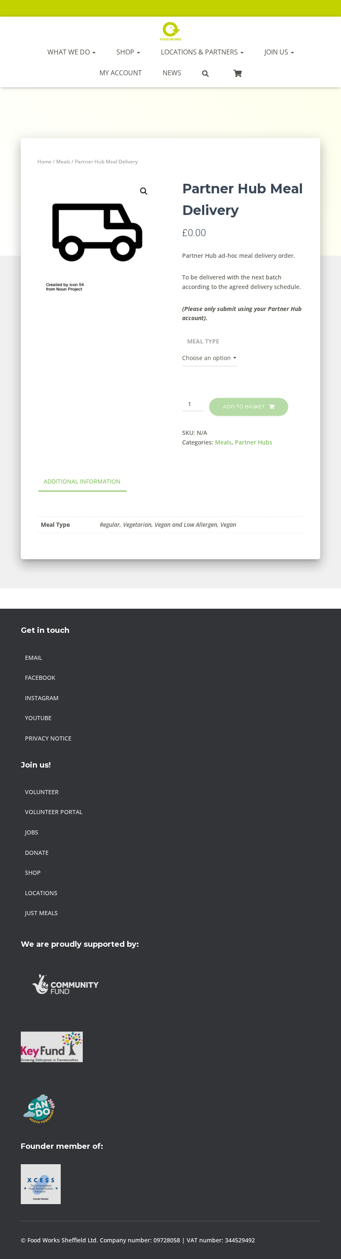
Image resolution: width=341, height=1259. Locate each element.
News (172, 72)
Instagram (42, 698)
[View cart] (237, 72)
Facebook (40, 677)
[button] (143, 191)
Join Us (277, 52)
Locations (41, 893)
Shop (126, 52)
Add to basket (244, 406)
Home (44, 161)
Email (33, 658)
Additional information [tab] (82, 481)
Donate (37, 853)
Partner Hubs (253, 442)
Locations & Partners (200, 52)
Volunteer (42, 792)
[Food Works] (170, 31)
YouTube (38, 718)
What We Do (69, 52)
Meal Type (203, 341)
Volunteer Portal (53, 812)
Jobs (31, 832)
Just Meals (41, 913)
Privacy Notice (48, 738)
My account (120, 72)
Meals (63, 161)
